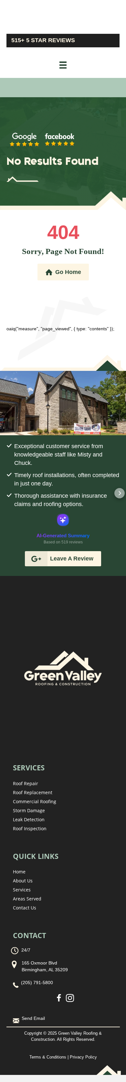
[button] (6, 493)
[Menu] (63, 65)
